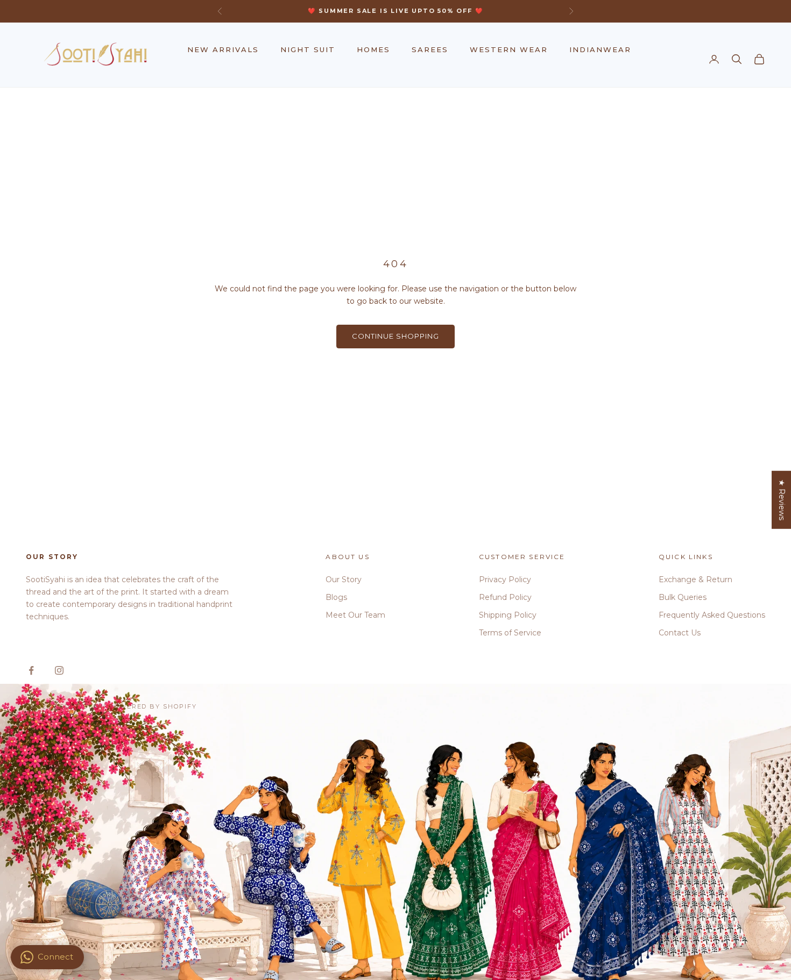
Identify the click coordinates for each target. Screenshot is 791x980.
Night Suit (307, 49)
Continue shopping (396, 336)
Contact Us (680, 633)
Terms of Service (510, 633)
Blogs (336, 597)
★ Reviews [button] (782, 499)
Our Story (344, 579)
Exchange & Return (695, 579)
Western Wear (509, 49)
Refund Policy (505, 597)
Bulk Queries (683, 597)
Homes (373, 49)
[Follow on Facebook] (31, 670)
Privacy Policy (505, 579)
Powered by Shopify (153, 706)
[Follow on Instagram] (59, 670)
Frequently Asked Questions (712, 615)
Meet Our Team (355, 615)
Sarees (430, 49)
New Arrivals (223, 49)
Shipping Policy (507, 615)
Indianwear (600, 49)
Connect (55, 957)
